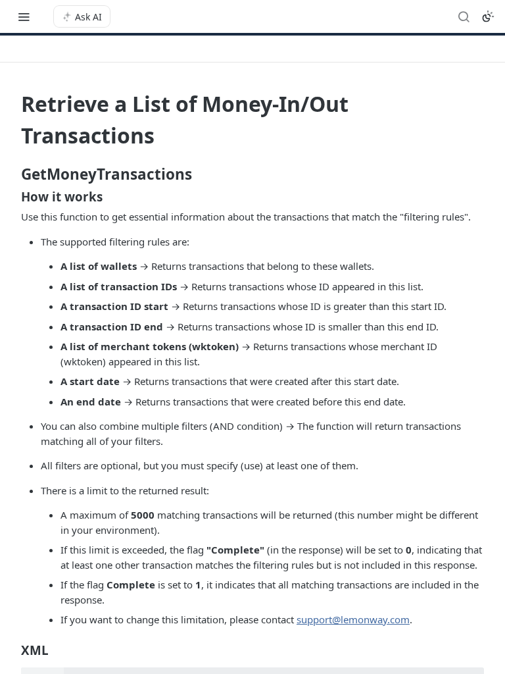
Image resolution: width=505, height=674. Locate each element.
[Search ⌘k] (463, 16)
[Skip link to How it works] (12, 196)
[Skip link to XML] (12, 649)
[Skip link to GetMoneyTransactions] (12, 174)
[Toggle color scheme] (487, 16)
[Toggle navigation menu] (23, 16)
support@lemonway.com (353, 619)
